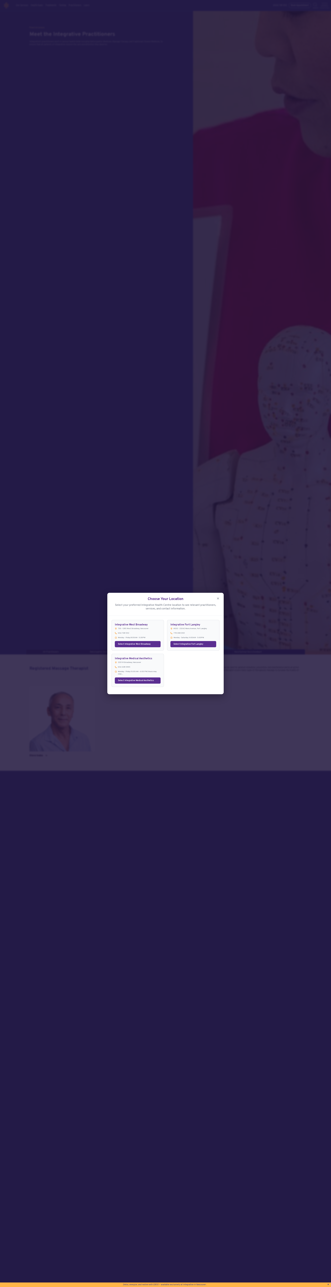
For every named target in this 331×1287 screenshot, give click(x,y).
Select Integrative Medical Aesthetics (136, 680)
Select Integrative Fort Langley (188, 644)
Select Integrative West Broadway (134, 644)
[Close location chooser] (218, 598)
